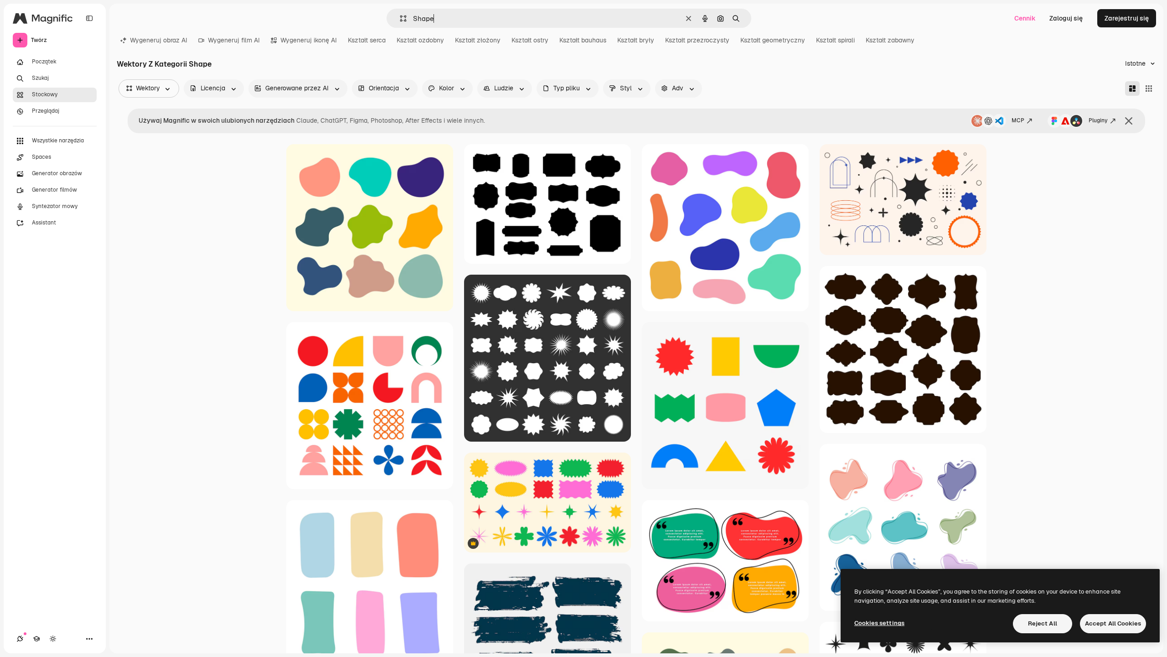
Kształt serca (367, 40)
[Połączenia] (20, 638)
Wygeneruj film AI (234, 40)
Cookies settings (879, 623)
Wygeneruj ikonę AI (308, 40)
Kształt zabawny (890, 40)
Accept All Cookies (1113, 623)
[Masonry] (1132, 88)
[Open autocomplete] (399, 18)
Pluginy (1098, 120)
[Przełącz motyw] (53, 638)
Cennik (1025, 18)
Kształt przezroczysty (697, 40)
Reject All (1042, 623)
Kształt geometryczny (772, 40)
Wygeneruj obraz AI (158, 40)
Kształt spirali (835, 40)
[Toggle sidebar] (89, 18)
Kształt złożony (478, 40)
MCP (1018, 120)
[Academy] (36, 638)
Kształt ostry (529, 40)
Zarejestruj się (1127, 18)
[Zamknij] (1128, 120)
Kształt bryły (635, 40)
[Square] (1148, 88)
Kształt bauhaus (582, 40)
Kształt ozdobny (420, 40)
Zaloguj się (1066, 18)
